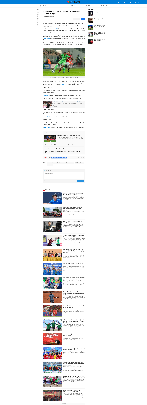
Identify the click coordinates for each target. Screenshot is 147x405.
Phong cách (72, 5)
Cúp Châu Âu (57, 162)
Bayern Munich (52, 35)
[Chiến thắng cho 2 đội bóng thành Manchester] (90, 41)
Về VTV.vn (7, 2)
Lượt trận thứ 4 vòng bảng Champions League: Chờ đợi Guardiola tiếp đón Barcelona (63, 148)
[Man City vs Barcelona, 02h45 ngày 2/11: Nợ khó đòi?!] (50, 138)
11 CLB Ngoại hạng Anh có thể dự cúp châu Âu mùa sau (99, 12)
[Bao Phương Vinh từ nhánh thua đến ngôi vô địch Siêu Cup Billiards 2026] (52, 283)
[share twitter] (81, 157)
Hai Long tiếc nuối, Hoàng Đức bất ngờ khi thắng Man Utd (99, 20)
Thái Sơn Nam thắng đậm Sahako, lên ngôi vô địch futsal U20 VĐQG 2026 (73, 264)
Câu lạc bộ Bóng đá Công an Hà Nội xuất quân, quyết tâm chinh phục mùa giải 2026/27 (72, 209)
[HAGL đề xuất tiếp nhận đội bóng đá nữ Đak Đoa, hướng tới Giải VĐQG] (52, 240)
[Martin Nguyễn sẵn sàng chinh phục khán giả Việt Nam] (52, 226)
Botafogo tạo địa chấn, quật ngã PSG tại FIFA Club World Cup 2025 (99, 33)
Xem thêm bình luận (47, 185)
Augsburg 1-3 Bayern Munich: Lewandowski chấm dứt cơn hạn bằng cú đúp (66, 101)
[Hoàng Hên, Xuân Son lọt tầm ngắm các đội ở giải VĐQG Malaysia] (52, 311)
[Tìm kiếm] (136, 2)
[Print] (38, 19)
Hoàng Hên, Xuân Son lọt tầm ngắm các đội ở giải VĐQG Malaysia (73, 306)
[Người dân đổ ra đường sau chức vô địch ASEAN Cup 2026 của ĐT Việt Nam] (52, 395)
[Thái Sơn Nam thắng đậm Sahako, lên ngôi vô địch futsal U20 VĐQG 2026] (52, 269)
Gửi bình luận (80, 180)
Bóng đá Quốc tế (46, 8)
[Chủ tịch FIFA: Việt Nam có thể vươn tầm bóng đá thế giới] (52, 339)
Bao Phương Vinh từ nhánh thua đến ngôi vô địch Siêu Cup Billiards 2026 (74, 278)
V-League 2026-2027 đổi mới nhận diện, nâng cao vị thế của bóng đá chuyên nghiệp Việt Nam (73, 251)
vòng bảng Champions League (68, 162)
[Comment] (38, 15)
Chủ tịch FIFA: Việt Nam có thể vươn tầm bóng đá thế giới (73, 334)
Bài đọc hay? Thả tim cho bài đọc (60, 157)
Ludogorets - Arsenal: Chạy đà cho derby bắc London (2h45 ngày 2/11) (60, 144)
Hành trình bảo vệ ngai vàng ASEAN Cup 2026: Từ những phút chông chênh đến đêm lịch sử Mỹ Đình (73, 364)
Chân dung (88, 5)
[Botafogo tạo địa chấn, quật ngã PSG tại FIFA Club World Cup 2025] (90, 34)
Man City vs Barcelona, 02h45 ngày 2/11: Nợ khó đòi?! (68, 135)
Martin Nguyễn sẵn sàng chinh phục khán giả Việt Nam (73, 222)
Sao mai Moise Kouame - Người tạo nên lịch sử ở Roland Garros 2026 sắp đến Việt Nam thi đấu (73, 293)
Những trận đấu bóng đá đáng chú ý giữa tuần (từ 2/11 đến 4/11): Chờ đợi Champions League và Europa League (63, 152)
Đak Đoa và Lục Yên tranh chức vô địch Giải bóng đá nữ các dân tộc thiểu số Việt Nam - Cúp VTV (73, 321)
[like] (38, 10)
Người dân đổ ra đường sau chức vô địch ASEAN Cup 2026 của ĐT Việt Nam (72, 391)
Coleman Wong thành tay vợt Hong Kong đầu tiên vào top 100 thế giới (73, 194)
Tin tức (44, 5)
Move (58, 5)
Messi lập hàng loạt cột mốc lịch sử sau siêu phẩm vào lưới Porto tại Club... (99, 26)
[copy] (38, 12)
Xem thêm (64, 403)
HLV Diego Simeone (79, 162)
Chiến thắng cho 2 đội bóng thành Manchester (99, 40)
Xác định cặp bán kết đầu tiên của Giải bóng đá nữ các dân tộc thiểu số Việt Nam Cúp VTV (74, 377)
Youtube (127, 2)
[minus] (37, 24)
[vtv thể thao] (73, 2)
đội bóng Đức (50, 165)
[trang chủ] (40, 6)
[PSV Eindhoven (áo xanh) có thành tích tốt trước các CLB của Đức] (64, 62)
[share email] (83, 157)
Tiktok (132, 2)
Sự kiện (102, 5)
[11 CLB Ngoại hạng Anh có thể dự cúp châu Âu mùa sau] (90, 13)
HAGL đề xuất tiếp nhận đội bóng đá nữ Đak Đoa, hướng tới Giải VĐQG (73, 236)
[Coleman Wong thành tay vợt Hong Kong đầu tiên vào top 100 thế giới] (52, 198)
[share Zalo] (78, 157)
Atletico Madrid (54, 28)
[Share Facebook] (76, 157)
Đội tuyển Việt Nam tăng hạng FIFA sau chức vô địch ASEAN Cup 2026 (74, 348)
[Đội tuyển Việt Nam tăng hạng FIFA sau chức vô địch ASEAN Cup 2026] (52, 353)
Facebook (121, 2)
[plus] (37, 21)
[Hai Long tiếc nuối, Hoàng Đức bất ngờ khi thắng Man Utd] (90, 20)
